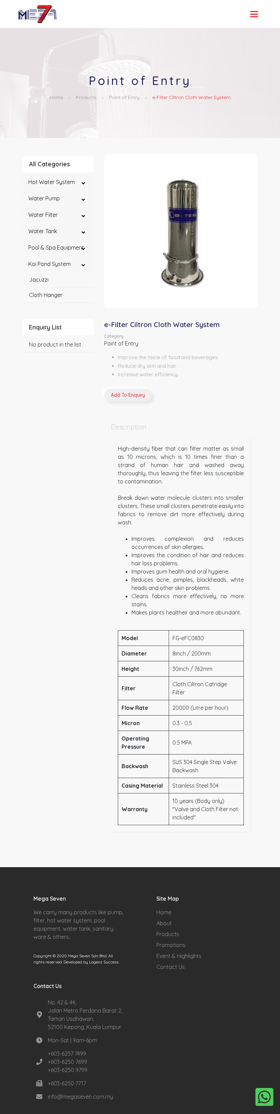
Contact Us (170, 966)
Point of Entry (124, 97)
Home (56, 97)
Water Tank (42, 231)
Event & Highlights (178, 956)
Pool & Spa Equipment (56, 247)
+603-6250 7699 (67, 1061)
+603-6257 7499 (67, 1053)
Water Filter (43, 214)
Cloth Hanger (45, 295)
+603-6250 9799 (67, 1070)
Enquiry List (45, 327)
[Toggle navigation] (254, 14)
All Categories (49, 164)
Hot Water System (51, 182)
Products (86, 97)
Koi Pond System (49, 263)
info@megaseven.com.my (80, 1096)
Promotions (170, 945)
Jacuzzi (38, 279)
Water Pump (44, 198)
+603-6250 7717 (67, 1083)
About (164, 923)
